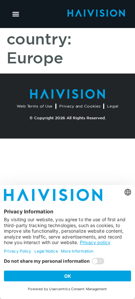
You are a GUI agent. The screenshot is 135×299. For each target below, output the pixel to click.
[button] (15, 13)
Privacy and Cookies (79, 106)
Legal (112, 106)
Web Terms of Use (34, 106)
